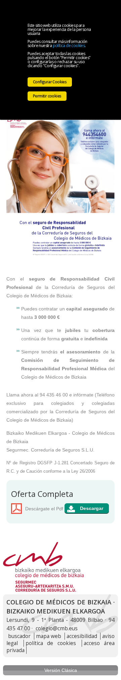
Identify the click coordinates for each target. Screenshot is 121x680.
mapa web (49, 636)
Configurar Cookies (50, 82)
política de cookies (69, 45)
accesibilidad (82, 636)
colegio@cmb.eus (57, 628)
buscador (19, 636)
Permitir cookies (47, 96)
